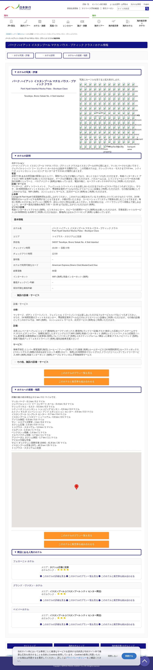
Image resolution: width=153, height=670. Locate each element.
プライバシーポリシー (76, 657)
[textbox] (131, 8)
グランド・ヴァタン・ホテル (27, 585)
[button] (76, 487)
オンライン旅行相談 (99, 4)
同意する (129, 656)
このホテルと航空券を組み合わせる (118, 576)
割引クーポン (108, 8)
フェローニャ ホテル (23, 561)
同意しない (113, 656)
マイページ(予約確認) (90, 8)
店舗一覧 (85, 4)
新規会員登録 (72, 8)
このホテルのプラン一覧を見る (83, 576)
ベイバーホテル (21, 609)
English (146, 4)
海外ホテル (20, 34)
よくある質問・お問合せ (119, 4)
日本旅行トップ (10, 34)
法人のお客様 (136, 4)
